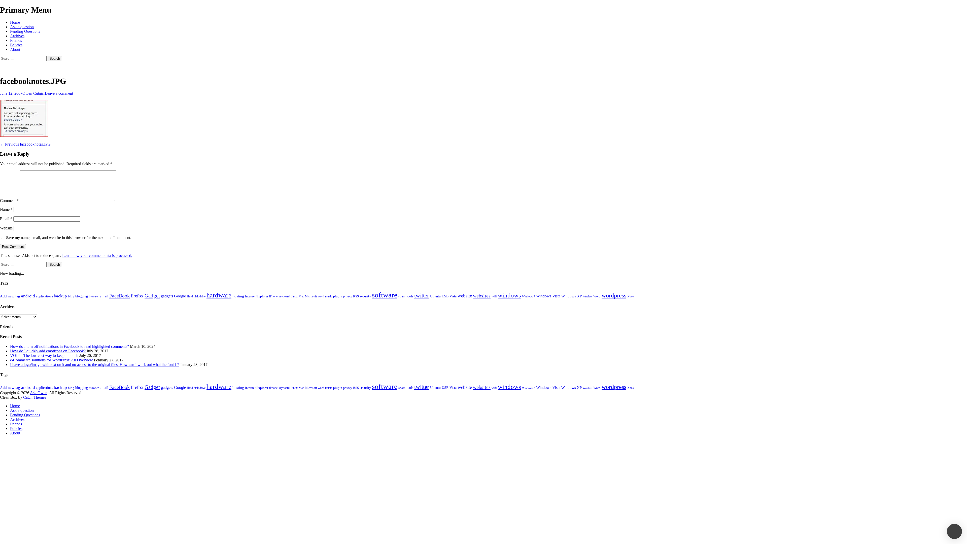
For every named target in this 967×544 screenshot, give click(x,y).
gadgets (167, 296)
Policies (16, 45)
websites (482, 295)
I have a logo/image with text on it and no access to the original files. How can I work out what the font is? (94, 364)
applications (44, 296)
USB (445, 296)
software (384, 295)
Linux (294, 296)
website (465, 295)
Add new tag (10, 296)
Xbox (630, 296)
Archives (17, 36)
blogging (81, 296)
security (365, 296)
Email (6, 219)
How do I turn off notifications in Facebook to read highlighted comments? (69, 346)
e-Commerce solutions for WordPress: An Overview (51, 360)
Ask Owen (38, 393)
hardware (218, 295)
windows (509, 295)
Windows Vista (548, 296)
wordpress (614, 295)
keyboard (284, 296)
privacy (347, 296)
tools (409, 296)
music (328, 296)
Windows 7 (528, 296)
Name (6, 209)
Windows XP (571, 296)
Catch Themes (34, 397)
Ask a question (22, 27)
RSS (356, 296)
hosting (238, 296)
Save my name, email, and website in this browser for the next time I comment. (68, 237)
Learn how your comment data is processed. (97, 255)
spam (401, 296)
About (15, 49)
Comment (9, 200)
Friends (16, 40)
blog (71, 296)
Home (15, 22)
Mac (301, 296)
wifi (494, 296)
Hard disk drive (196, 296)
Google (180, 296)
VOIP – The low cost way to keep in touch (44, 355)
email (104, 296)
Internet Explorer (256, 296)
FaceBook (119, 295)
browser (94, 296)
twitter (421, 295)
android (28, 296)
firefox (137, 295)
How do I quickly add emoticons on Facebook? (48, 351)
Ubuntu (435, 296)
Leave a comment (59, 93)
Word (597, 296)
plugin (337, 296)
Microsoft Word (314, 296)
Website (6, 228)
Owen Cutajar (33, 93)
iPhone (273, 296)
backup (60, 296)
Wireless (587, 296)
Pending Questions (25, 31)
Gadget (152, 296)
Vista (453, 296)
